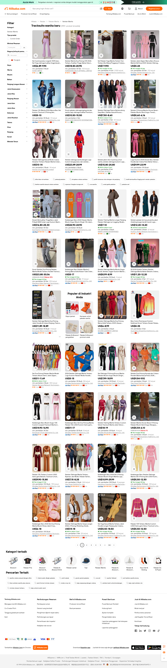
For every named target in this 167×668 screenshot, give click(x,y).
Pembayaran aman (43, 604)
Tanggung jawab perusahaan (15, 613)
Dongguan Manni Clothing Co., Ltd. (44, 331)
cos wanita (93, 184)
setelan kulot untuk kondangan (112, 583)
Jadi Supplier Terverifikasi (143, 617)
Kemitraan (138, 621)
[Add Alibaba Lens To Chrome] (40, 647)
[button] (101, 8)
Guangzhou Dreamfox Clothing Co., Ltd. (144, 331)
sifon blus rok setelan (42, 179)
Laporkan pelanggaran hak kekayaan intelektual (114, 622)
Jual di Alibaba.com (141, 604)
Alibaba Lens (17, 647)
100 (109, 545)
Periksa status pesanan (143, 613)
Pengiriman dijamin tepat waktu (48, 613)
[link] (164, 646)
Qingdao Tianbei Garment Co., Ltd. (143, 72)
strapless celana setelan (79, 179)
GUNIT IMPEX (37, 71)
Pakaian (42, 21)
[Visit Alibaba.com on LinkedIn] (140, 630)
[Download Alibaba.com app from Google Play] (154, 647)
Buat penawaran (75, 608)
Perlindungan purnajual (45, 617)
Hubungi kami (107, 608)
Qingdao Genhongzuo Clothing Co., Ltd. (46, 120)
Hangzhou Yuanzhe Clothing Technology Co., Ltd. (145, 169)
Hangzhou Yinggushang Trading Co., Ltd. (145, 120)
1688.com (60, 658)
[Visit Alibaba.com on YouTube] (154, 630)
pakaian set (125, 184)
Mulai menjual (139, 608)
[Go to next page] (114, 545)
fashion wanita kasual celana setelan (47, 184)
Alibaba (33, 21)
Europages (116, 658)
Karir (6, 617)
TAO (101, 658)
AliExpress (51, 658)
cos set (98, 578)
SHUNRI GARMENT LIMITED (108, 331)
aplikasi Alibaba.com (121, 647)
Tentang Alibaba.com (12, 599)
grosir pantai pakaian (82, 578)
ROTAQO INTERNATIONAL (74, 169)
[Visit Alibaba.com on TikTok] (158, 630)
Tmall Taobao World (72, 658)
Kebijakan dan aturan (44, 626)
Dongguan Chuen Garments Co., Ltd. (78, 230)
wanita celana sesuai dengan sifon (21, 578)
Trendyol (108, 658)
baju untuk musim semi (38, 588)
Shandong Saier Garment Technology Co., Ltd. (46, 283)
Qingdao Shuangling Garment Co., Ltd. (78, 281)
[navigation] (17, 283)
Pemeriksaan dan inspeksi (46, 621)
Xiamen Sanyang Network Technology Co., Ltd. (46, 385)
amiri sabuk (65, 578)
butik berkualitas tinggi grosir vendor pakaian (140, 179)
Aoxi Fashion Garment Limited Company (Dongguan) (46, 230)
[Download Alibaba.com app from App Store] (138, 647)
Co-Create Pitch (10, 608)
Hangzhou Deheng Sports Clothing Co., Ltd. (112, 72)
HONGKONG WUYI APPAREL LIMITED (78, 71)
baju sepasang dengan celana (86, 583)
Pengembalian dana (109, 617)
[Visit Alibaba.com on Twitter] (145, 630)
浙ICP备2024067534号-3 (141, 664)
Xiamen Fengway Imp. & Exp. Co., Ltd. (144, 281)
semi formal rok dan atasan (45, 583)
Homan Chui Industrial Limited (43, 169)
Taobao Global (93, 658)
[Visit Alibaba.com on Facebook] (136, 630)
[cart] (129, 9)
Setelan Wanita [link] (67, 21)
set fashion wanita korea (131, 578)
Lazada (83, 658)
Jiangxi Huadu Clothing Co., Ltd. (109, 279)
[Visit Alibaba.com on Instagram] (149, 630)
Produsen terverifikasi (77, 604)
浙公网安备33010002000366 (120, 664)
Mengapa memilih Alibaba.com (15, 604)
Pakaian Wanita (54, 21)
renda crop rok (65, 583)
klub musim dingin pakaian (46, 578)
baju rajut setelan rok (135, 583)
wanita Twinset (111, 578)
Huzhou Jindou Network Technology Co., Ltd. (145, 231)
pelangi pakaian (60, 179)
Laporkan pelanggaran (110, 628)
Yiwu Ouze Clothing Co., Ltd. (107, 122)
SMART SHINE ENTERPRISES (108, 231)
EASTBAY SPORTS (104, 171)
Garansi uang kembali (44, 608)
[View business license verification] (104, 664)
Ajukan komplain (107, 613)
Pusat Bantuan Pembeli (110, 604)
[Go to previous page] (78, 545)
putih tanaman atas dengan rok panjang (107, 179)
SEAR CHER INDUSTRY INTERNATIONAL (79, 120)
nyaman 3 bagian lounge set (74, 184)
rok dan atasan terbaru (17, 588)
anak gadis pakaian (109, 184)
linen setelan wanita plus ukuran (20, 583)
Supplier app (85, 647)
